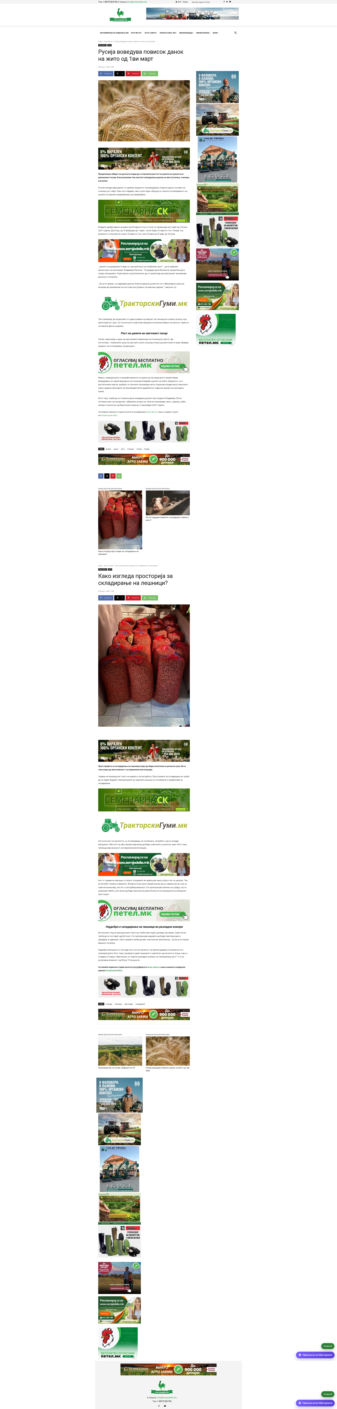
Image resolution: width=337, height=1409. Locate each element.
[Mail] (227, 1)
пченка (139, 449)
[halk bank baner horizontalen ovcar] (144, 159)
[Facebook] (224, 1)
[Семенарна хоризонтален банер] (144, 211)
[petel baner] (144, 362)
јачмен (108, 449)
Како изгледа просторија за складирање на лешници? (118, 552)
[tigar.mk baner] (144, 432)
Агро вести (152, 412)
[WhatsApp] (119, 476)
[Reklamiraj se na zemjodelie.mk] (144, 250)
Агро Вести (108, 41)
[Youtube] (230, 1)
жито (123, 449)
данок (116, 449)
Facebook (105, 415)
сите (109, 45)
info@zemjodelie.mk (137, 1)
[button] (235, 33)
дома (100, 41)
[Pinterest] (113, 476)
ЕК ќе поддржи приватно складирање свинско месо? (167, 518)
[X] (107, 476)
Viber (114, 415)
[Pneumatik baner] (144, 303)
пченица (130, 449)
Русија (147, 449)
